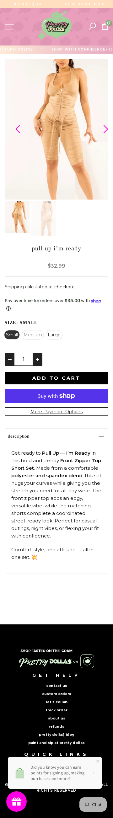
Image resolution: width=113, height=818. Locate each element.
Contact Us (56, 685)
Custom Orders (56, 694)
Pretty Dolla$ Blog (56, 734)
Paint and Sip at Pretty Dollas (56, 742)
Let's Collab (56, 702)
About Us (56, 718)
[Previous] (13, 129)
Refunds (56, 726)
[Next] (100, 129)
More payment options (56, 411)
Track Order (56, 710)
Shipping (14, 287)
